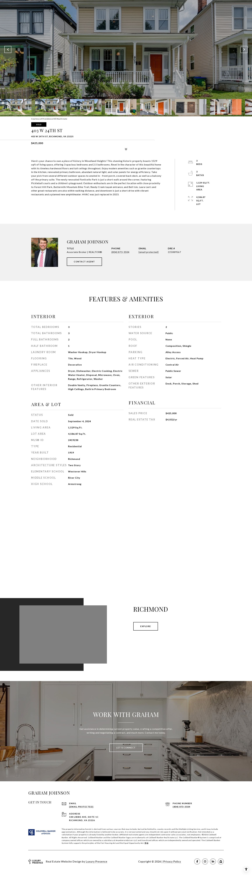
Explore (145, 626)
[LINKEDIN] (213, 861)
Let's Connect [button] (126, 747)
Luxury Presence (96, 861)
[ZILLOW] (221, 861)
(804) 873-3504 (120, 252)
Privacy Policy (172, 861)
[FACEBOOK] (197, 861)
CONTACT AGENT (84, 261)
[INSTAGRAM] (205, 861)
